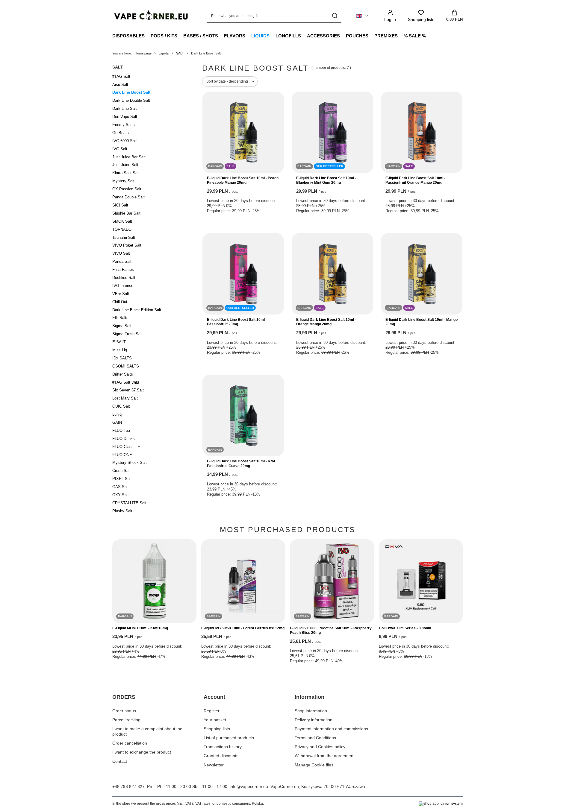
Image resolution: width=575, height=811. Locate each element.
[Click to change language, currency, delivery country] (362, 16)
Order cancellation (129, 743)
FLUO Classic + (126, 446)
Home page (143, 53)
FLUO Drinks (123, 438)
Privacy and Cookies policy (320, 746)
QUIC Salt (121, 406)
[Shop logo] (150, 15)
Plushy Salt (122, 511)
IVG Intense (122, 285)
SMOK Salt (122, 221)
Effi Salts (120, 317)
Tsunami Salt (123, 237)
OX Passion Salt (126, 189)
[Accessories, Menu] (342, 35)
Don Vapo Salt (124, 116)
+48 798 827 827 (128, 786)
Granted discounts (221, 755)
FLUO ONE (122, 454)
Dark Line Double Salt (131, 100)
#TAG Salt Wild (125, 382)
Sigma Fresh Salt (127, 334)
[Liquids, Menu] (272, 35)
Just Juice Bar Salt (129, 157)
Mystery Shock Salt (129, 462)
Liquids (260, 35)
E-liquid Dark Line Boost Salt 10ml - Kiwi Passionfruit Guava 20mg (241, 463)
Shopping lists (217, 728)
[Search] (334, 15)
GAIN (117, 422)
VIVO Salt (121, 253)
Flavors (234, 35)
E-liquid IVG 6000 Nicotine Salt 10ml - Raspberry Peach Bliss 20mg (331, 630)
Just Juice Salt (125, 164)
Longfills (288, 35)
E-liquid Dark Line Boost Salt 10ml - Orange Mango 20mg (326, 322)
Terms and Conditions (315, 737)
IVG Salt (119, 149)
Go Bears (120, 132)
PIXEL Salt (122, 478)
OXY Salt (120, 495)
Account (214, 697)
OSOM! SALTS (125, 366)
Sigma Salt (121, 326)
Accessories (323, 35)
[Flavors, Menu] (248, 35)
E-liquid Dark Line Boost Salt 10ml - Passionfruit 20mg (237, 322)
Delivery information (313, 719)
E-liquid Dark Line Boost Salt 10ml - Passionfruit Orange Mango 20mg (415, 180)
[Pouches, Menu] (371, 35)
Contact (119, 761)
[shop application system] (441, 803)
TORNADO (121, 229)
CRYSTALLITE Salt (129, 503)
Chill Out (119, 302)
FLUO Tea (121, 430)
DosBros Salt (123, 277)
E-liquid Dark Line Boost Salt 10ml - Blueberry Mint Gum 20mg (326, 180)
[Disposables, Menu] (147, 35)
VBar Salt (120, 293)
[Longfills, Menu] (303, 35)
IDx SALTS (122, 358)
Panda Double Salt (128, 197)
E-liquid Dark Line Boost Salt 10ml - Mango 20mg (421, 322)
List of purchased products (229, 737)
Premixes (386, 35)
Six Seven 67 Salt (128, 390)
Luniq (117, 414)
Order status (124, 710)
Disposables (128, 35)
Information (309, 697)
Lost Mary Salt (125, 398)
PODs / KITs (164, 35)
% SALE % (415, 35)
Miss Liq (119, 350)
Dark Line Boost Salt (131, 92)
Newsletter (214, 765)
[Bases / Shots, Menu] (221, 35)
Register (212, 710)
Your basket (215, 719)
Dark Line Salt (124, 108)
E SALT (119, 342)
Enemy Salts (123, 124)
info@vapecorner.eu (249, 786)
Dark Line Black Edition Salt (136, 310)
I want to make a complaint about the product (147, 731)
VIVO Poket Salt (126, 245)
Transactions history (223, 746)
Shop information (311, 710)
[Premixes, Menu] (400, 35)
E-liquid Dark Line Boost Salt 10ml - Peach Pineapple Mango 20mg (243, 180)
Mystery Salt (123, 181)
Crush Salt (121, 470)
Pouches (357, 35)
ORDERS (123, 697)
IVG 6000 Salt (124, 141)
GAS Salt (120, 487)
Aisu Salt (120, 84)
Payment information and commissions (331, 728)
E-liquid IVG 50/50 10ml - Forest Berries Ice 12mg (243, 628)
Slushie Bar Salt (126, 213)
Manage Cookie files (314, 765)
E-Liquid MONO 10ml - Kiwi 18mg (140, 628)
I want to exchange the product (141, 752)
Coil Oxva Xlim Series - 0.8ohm (405, 628)
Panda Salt (121, 261)
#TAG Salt (121, 76)
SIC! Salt (120, 205)
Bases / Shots (200, 35)
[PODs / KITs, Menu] (180, 35)
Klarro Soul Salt (126, 173)
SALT (180, 53)
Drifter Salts (122, 374)
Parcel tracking (126, 719)
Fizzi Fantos (123, 269)
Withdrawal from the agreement (325, 755)
